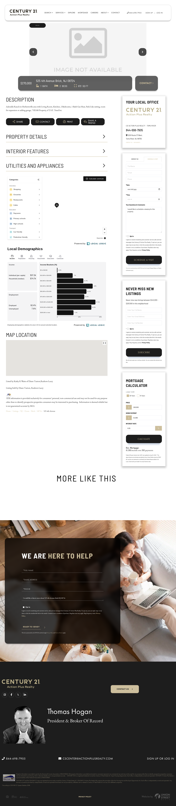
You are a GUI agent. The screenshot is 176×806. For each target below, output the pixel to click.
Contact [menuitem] (115, 13)
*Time (128, 195)
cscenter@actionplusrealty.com (88, 758)
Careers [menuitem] (94, 13)
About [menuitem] (104, 13)
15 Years (142, 396)
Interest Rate (131, 424)
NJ (21, 411)
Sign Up (149, 13)
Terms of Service (59, 633)
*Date (128, 185)
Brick (33, 411)
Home (8, 411)
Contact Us (129, 142)
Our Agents (137, 142)
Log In (160, 13)
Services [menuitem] (60, 13)
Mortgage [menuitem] (83, 13)
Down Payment (131, 413)
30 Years (132, 396)
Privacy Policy (146, 250)
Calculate (144, 439)
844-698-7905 (135, 13)
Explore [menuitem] (71, 13)
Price (128, 403)
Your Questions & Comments (135, 205)
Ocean (27, 411)
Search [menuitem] (47, 13)
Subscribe (144, 352)
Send (31, 628)
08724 (39, 411)
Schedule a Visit (153, 159)
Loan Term (130, 392)
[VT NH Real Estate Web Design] (156, 796)
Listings (15, 411)
